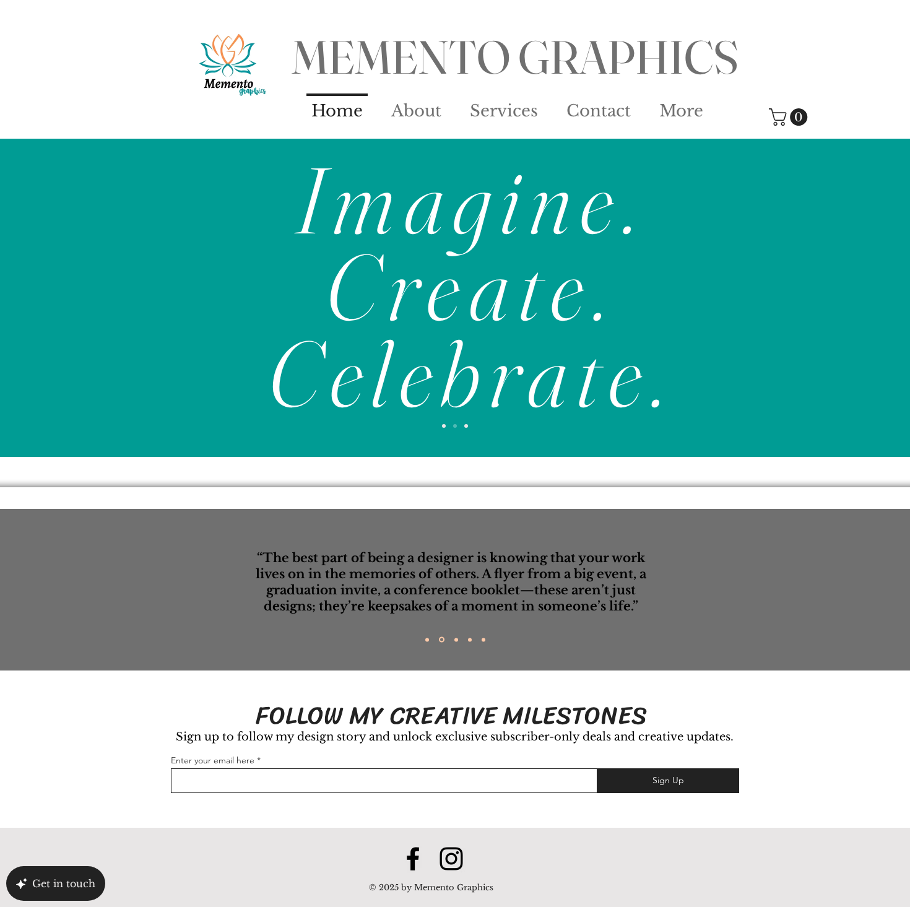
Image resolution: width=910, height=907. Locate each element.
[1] (427, 639)
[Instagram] (451, 858)
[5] (483, 639)
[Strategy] (455, 426)
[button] (790, 117)
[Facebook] (412, 858)
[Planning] (444, 426)
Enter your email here (212, 760)
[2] (441, 640)
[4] (470, 639)
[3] (456, 639)
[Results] (466, 426)
